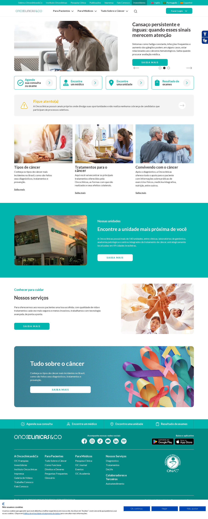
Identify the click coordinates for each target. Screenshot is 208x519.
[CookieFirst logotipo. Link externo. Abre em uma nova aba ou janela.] (3, 504)
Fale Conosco (123, 2)
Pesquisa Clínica (78, 2)
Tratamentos (112, 465)
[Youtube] (108, 440)
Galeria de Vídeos (23, 477)
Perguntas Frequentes (56, 473)
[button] (160, 68)
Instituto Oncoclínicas (56, 2)
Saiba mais (150, 62)
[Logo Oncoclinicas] (29, 11)
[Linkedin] (116, 440)
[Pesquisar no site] (135, 11)
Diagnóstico (112, 460)
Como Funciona (53, 465)
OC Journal (81, 465)
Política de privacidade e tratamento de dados (41, 513)
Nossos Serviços (116, 456)
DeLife (109, 469)
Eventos (79, 469)
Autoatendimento (115, 483)
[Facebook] (84, 440)
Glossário (50, 477)
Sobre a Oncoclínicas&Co (30, 2)
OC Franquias (21, 460)
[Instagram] (92, 440)
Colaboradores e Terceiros (116, 477)
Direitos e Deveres (54, 469)
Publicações (95, 2)
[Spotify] (124, 440)
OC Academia (82, 473)
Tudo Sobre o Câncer (56, 460)
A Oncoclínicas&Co (26, 456)
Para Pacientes (54, 456)
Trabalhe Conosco (23, 482)
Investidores (139, 2)
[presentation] (136, 68)
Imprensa (108, 2)
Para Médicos (83, 456)
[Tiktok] (100, 440)
